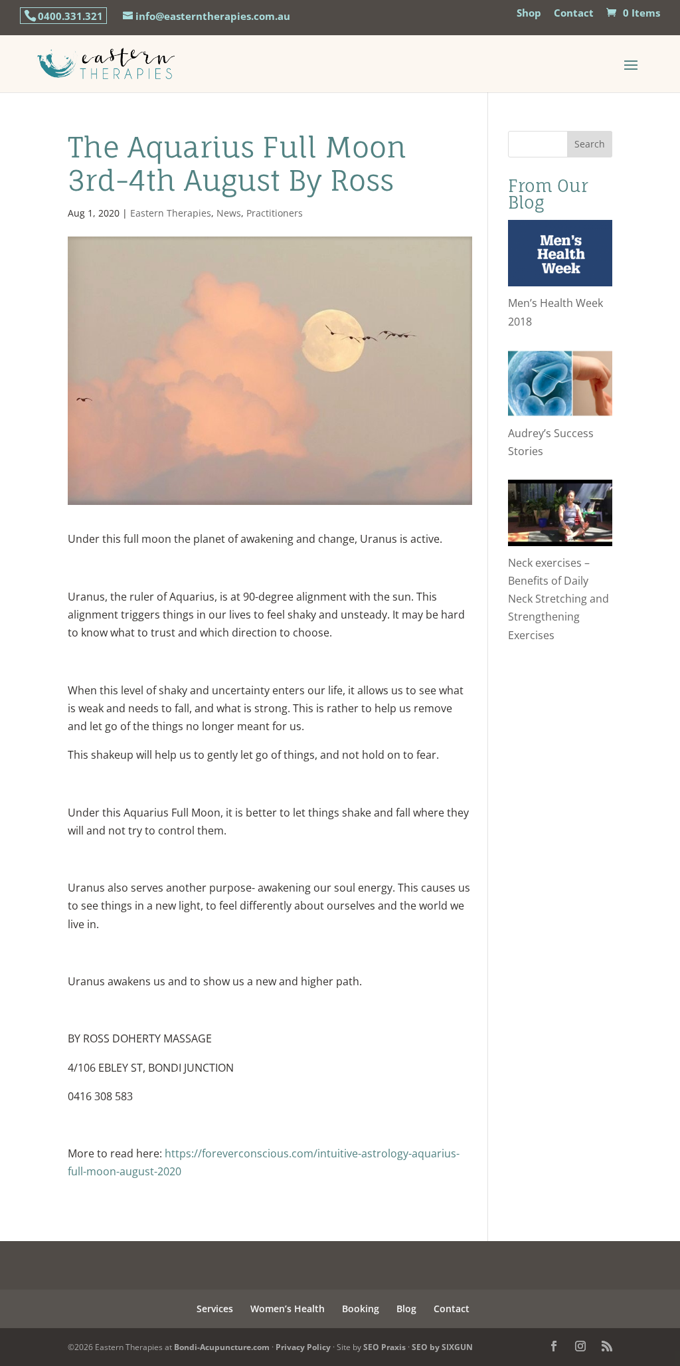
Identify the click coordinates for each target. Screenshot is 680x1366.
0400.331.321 (70, 16)
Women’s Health (287, 1308)
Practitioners (274, 213)
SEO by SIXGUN (442, 1347)
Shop (529, 13)
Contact (574, 13)
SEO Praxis (384, 1347)
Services (215, 1308)
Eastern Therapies (170, 213)
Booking (360, 1308)
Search (589, 144)
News (228, 213)
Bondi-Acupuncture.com (222, 1347)
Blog (406, 1308)
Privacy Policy (303, 1347)
